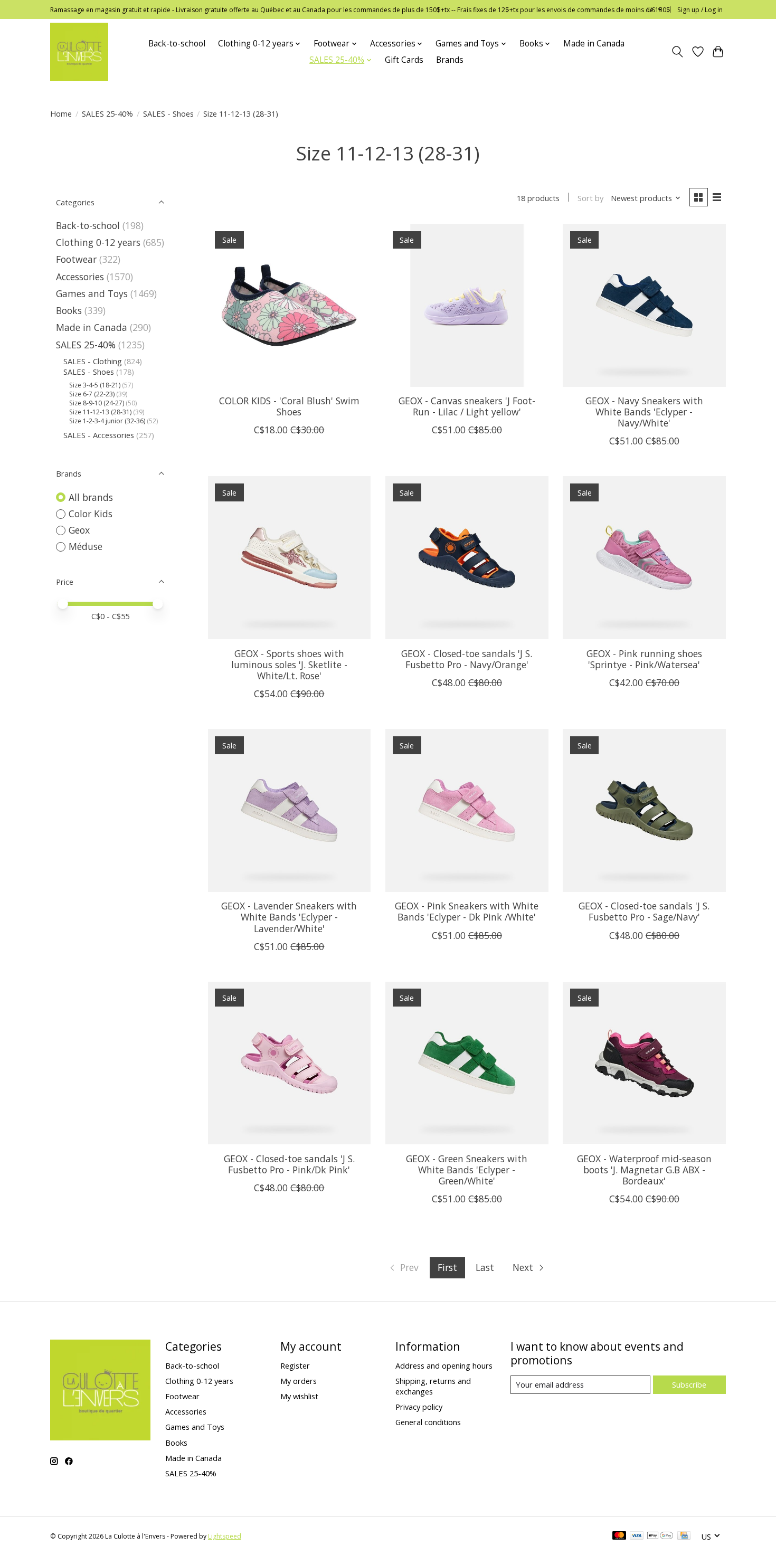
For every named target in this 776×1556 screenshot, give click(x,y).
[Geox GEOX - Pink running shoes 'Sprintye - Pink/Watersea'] (644, 557)
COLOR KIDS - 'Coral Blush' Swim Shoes (289, 406)
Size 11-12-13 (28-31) (100, 411)
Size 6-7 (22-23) (92, 394)
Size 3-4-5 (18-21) (94, 385)
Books (69, 310)
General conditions (428, 1422)
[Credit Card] (683, 1536)
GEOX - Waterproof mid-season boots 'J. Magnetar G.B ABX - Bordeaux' (644, 1169)
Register (295, 1365)
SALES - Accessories (98, 435)
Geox (79, 530)
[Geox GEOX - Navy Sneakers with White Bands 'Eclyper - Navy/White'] (644, 305)
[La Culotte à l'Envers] (79, 52)
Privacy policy (418, 1406)
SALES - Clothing (92, 361)
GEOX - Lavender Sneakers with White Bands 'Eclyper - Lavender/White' (289, 916)
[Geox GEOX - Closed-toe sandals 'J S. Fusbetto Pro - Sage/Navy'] (644, 810)
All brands (91, 497)
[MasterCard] (619, 1536)
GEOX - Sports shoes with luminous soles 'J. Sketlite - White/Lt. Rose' (289, 664)
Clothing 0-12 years (98, 242)
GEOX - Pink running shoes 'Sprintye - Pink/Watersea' (644, 659)
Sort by (590, 198)
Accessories (80, 276)
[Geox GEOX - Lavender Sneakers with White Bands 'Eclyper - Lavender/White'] (289, 810)
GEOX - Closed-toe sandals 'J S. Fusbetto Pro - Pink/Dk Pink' (289, 1164)
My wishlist (299, 1396)
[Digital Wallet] (660, 1536)
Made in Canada (593, 43)
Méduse (85, 546)
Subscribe (689, 1384)
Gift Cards (404, 59)
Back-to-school (176, 43)
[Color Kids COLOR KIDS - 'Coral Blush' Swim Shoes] (289, 305)
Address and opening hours (444, 1365)
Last (485, 1267)
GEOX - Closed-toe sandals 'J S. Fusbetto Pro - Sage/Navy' (644, 911)
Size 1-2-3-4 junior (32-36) (107, 420)
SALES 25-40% (107, 113)
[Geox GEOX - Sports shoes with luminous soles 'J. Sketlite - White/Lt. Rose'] (289, 557)
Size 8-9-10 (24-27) (96, 403)
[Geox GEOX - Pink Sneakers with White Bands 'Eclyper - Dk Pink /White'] (466, 810)
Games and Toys (92, 293)
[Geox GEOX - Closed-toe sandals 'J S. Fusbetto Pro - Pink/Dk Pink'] (289, 1063)
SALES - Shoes (168, 113)
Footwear (76, 259)
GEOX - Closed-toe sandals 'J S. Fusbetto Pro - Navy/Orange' (466, 659)
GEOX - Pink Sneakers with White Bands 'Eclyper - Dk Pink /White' (466, 911)
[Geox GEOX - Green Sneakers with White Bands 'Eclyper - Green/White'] (466, 1063)
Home (61, 113)
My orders (298, 1380)
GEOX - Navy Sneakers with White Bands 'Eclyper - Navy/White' (644, 411)
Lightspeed (224, 1536)
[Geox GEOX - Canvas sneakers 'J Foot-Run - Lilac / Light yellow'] (466, 305)
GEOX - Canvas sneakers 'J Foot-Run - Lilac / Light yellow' (467, 406)
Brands (449, 59)
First (447, 1267)
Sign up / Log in (700, 9)
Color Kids (90, 513)
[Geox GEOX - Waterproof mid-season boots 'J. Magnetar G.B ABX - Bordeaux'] (644, 1063)
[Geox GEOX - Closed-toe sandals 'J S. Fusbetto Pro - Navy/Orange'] (466, 557)
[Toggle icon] (677, 51)
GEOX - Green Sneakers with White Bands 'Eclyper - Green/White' (466, 1169)
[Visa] (636, 1536)
